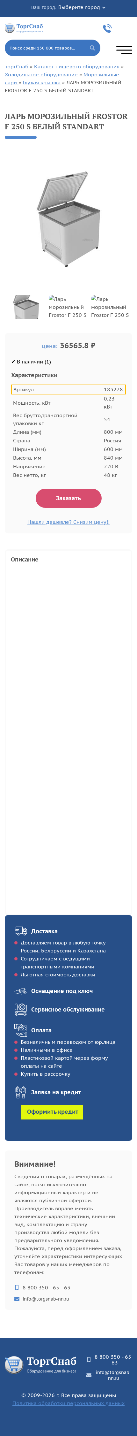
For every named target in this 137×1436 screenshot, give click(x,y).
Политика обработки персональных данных (68, 1403)
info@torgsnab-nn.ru (46, 1299)
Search (92, 47)
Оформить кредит (52, 1111)
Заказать (68, 498)
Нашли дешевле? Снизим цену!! (68, 522)
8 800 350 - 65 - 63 (108, 28)
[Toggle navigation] (124, 50)
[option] (68, 219)
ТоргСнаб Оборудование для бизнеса (24, 27)
